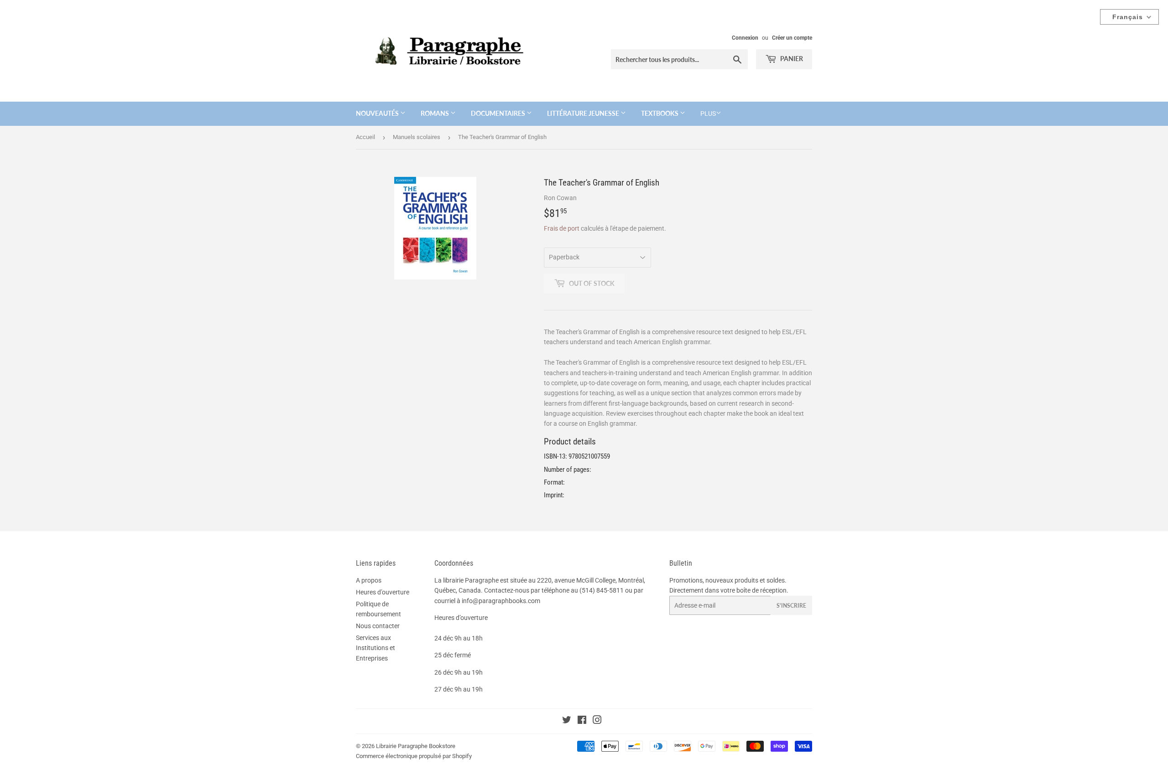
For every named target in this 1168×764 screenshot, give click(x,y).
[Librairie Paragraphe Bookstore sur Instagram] (597, 721)
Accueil (365, 137)
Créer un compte (792, 38)
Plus (708, 113)
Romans (435, 113)
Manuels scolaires (416, 137)
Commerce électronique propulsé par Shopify (414, 756)
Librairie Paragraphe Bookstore (415, 746)
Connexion (745, 38)
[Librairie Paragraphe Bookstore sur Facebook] (582, 721)
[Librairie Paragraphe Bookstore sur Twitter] (566, 721)
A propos (368, 580)
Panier (791, 58)
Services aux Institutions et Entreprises (375, 648)
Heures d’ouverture (382, 592)
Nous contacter (378, 626)
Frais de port (561, 228)
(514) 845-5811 (601, 590)
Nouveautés (378, 113)
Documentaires (499, 113)
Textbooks (660, 113)
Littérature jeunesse (583, 113)
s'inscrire (791, 605)
